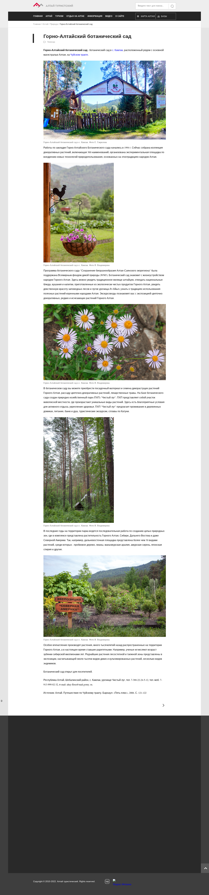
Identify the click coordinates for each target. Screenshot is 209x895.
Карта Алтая (148, 16)
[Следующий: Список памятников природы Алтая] (163, 705)
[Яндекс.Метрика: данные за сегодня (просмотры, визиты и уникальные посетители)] (122, 883)
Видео (108, 16)
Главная (38, 16)
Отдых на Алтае (75, 16)
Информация (95, 16)
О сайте (119, 16)
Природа (54, 24)
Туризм (59, 16)
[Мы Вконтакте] (107, 881)
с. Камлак (117, 50)
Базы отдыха (165, 17)
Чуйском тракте (79, 54)
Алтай (49, 16)
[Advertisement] (100, 838)
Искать (172, 6)
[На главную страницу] (69, 5)
